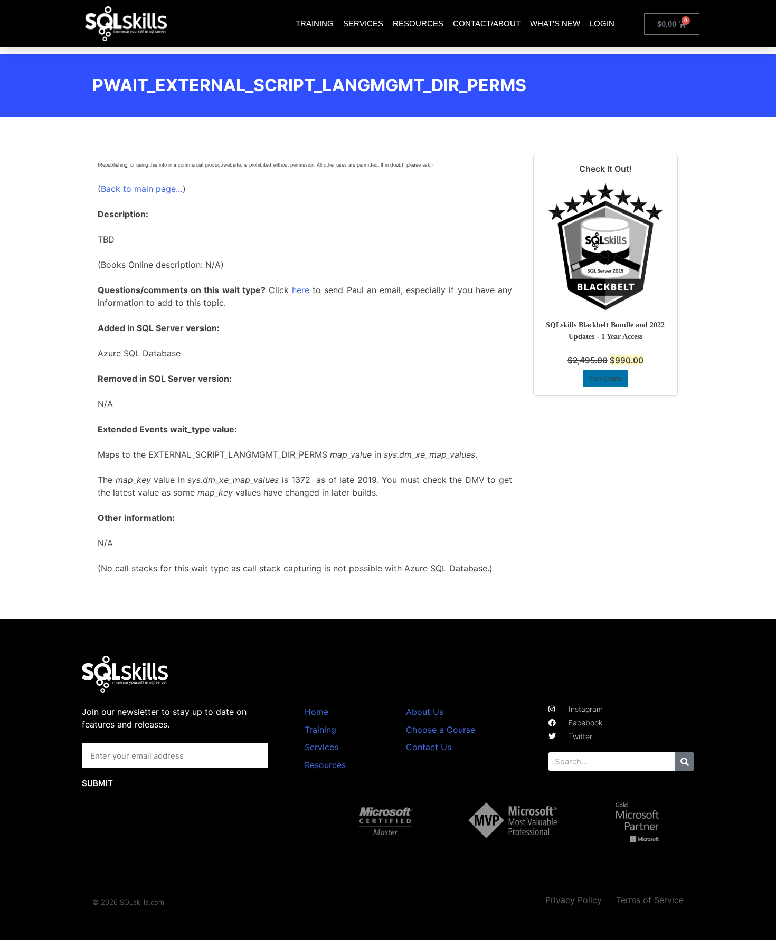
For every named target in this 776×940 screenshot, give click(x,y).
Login (602, 23)
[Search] (684, 761)
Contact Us (428, 747)
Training (315, 23)
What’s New (555, 23)
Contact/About (487, 23)
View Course (605, 378)
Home (316, 711)
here (300, 290)
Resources (418, 23)
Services (363, 23)
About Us (424, 711)
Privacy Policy (573, 900)
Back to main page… (142, 188)
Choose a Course (440, 729)
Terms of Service (650, 900)
